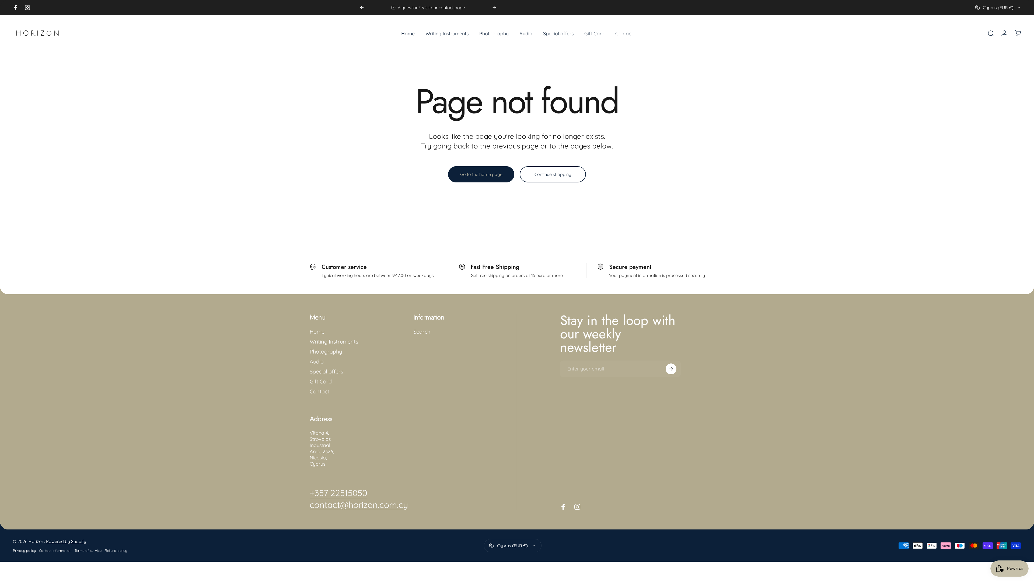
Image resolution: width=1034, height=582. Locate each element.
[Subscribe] (671, 368)
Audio (317, 361)
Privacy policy (24, 550)
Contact (319, 391)
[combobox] (998, 7)
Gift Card (321, 381)
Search (421, 331)
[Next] (494, 7)
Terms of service (88, 550)
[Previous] (362, 7)
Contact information (55, 550)
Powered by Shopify (66, 541)
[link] (338, 492)
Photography (326, 351)
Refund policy (116, 550)
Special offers (326, 371)
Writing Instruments (334, 341)
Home (317, 331)
